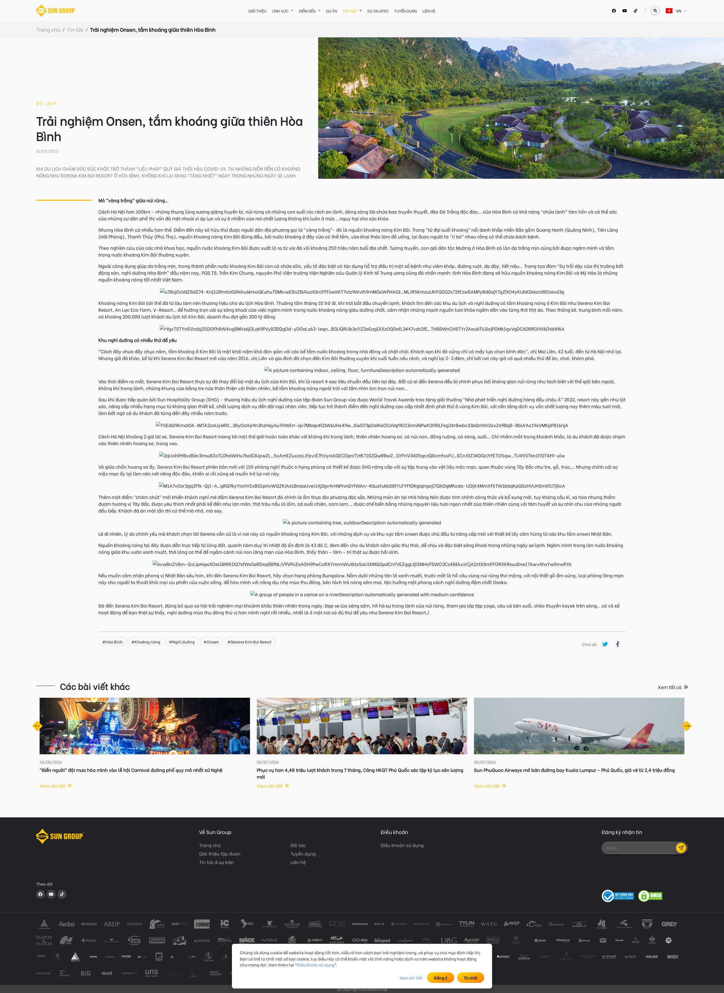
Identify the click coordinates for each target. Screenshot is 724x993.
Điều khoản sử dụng (315, 965)
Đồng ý (440, 978)
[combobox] (666, 11)
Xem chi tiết (411, 978)
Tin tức (350, 10)
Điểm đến (307, 10)
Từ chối (470, 978)
